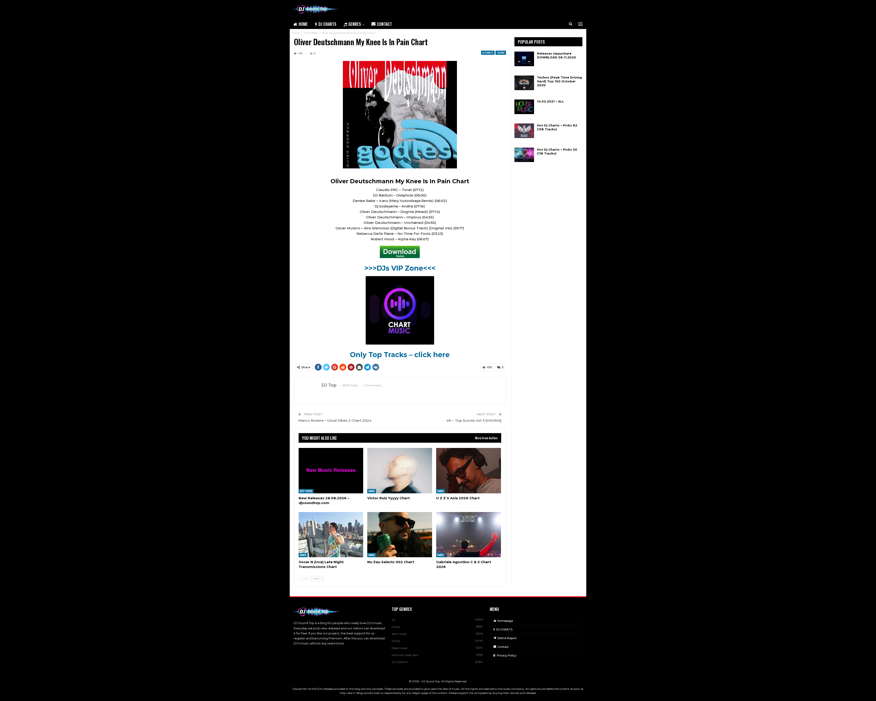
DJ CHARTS (327, 24)
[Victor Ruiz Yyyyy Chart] (399, 470)
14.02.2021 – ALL (550, 101)
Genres (354, 24)
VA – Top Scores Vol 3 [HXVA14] (473, 420)
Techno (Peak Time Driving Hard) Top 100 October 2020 (559, 81)
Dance (371, 491)
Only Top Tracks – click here (400, 354)
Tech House (399, 634)
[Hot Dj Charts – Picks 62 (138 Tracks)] (524, 130)
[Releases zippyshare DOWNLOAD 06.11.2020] (524, 59)
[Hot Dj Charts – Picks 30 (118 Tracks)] (524, 155)
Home (303, 24)
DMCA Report (507, 638)
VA (394, 619)
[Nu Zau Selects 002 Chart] (399, 534)
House (396, 626)
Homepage (505, 621)
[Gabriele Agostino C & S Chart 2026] (468, 534)
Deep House (306, 491)
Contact (384, 24)
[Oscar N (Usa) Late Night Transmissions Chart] (331, 534)
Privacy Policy (506, 655)
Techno (501, 52)
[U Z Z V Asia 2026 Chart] (468, 470)
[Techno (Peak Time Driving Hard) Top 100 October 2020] (524, 83)
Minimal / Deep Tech (405, 655)
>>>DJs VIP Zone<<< (399, 268)
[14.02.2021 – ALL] (524, 106)
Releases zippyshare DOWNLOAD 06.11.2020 (556, 55)
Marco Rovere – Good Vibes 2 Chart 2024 (334, 420)
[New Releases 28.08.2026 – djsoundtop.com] (331, 470)
